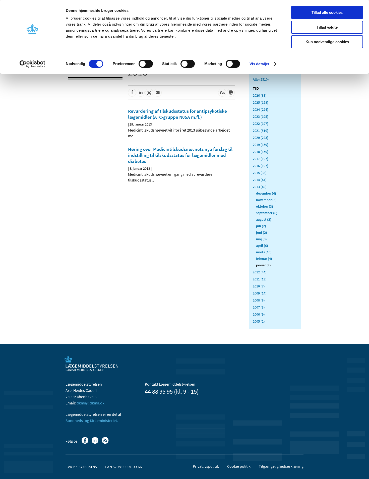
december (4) (266, 193)
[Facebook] (85, 442)
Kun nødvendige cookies (327, 42)
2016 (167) (260, 165)
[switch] (146, 64)
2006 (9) (259, 314)
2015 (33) (260, 172)
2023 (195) (260, 116)
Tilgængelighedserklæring (281, 466)
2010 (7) (259, 286)
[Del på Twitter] (149, 93)
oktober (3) (264, 206)
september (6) (266, 213)
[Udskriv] (231, 93)
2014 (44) (260, 179)
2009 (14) (260, 293)
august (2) (263, 219)
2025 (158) (260, 102)
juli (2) (261, 226)
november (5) (266, 200)
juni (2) (261, 232)
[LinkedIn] (95, 442)
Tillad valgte (327, 27)
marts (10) (264, 252)
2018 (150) (260, 151)
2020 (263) (260, 137)
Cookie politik (239, 466)
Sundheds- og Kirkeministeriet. (92, 420)
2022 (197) (260, 123)
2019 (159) (260, 144)
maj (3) (261, 239)
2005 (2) (259, 321)
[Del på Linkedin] (141, 93)
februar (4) (264, 258)
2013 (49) (260, 187)
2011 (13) (260, 279)
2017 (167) (260, 158)
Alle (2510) (261, 79)
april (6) (262, 245)
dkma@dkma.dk (90, 402)
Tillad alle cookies (327, 12)
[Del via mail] (158, 93)
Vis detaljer (259, 64)
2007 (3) (259, 307)
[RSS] (105, 442)
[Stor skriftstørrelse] (222, 93)
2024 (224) (260, 109)
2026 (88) (260, 95)
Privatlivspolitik (206, 466)
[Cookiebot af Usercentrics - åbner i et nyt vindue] (32, 64)
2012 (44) (260, 272)
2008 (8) (259, 300)
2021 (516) (260, 130)
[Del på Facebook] (132, 93)
